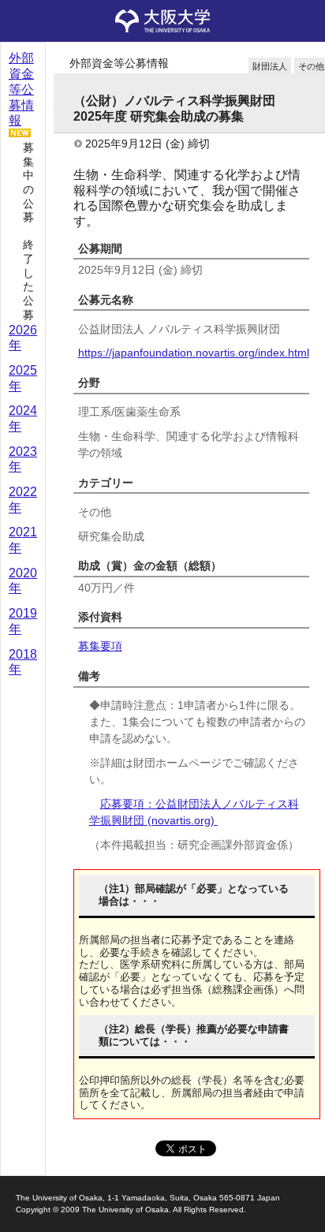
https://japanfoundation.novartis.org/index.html (193, 352)
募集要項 (100, 646)
